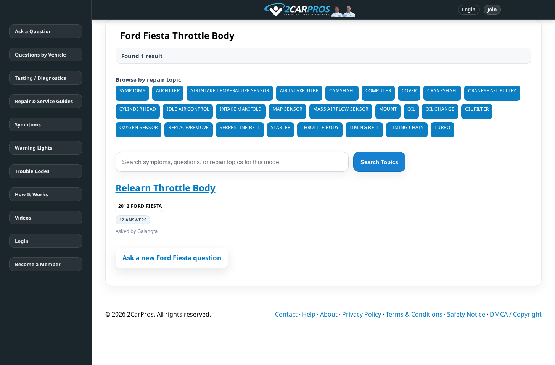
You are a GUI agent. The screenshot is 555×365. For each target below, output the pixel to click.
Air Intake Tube (299, 90)
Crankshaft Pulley (492, 90)
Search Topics (379, 162)
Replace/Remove (188, 127)
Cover (409, 90)
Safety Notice (466, 314)
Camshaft (341, 90)
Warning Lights (33, 147)
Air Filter (168, 90)
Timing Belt (364, 127)
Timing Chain (407, 127)
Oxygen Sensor (138, 127)
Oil (411, 109)
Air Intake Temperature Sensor (229, 90)
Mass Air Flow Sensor (340, 109)
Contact (286, 314)
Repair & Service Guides (44, 101)
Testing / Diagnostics (40, 77)
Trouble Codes (32, 171)
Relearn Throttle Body (166, 187)
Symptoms (28, 124)
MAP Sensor (287, 109)
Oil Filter (477, 109)
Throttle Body (320, 127)
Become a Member (38, 264)
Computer (378, 90)
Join (492, 9)
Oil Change (440, 109)
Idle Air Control (188, 109)
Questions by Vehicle (40, 54)
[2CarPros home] (269, 10)
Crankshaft (442, 90)
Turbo (442, 127)
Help (308, 314)
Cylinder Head (137, 109)
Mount (388, 109)
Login (469, 9)
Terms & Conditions (414, 314)
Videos (23, 217)
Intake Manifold (241, 109)
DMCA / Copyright (516, 314)
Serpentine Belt (240, 127)
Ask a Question (33, 31)
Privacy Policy (361, 314)
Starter (280, 127)
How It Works (31, 194)
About (329, 314)
